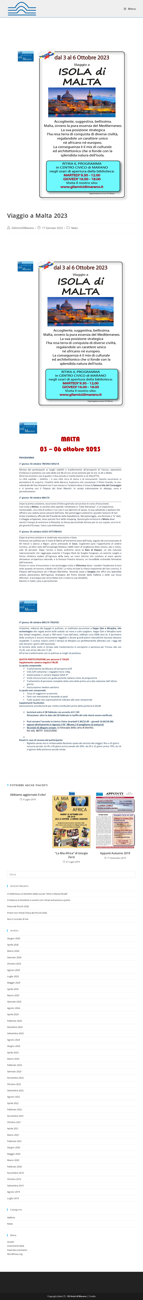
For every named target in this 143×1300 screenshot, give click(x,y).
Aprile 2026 (12, 944)
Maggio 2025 (13, 982)
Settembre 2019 (15, 1185)
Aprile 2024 (12, 1014)
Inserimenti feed (15, 1245)
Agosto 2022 (13, 1096)
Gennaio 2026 (14, 957)
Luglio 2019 (13, 1198)
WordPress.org (14, 1254)
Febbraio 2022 (14, 1109)
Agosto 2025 (13, 970)
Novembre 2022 (15, 1077)
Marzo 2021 (13, 1134)
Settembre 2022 (15, 1090)
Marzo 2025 (13, 995)
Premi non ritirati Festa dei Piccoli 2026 (27, 912)
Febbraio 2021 (14, 1141)
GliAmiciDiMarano (23, 228)
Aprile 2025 (12, 989)
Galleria (11, 1217)
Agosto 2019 (13, 1191)
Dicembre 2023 (14, 1027)
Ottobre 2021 (14, 1122)
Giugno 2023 (13, 1046)
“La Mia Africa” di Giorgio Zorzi (71, 855)
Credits (92, 1296)
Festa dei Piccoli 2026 (18, 906)
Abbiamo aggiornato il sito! (28, 795)
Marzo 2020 (13, 1160)
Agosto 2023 (13, 1039)
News (74, 228)
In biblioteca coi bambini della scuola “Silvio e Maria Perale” (37, 893)
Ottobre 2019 (14, 1179)
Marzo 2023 (13, 1058)
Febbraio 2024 (14, 1020)
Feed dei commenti (17, 1250)
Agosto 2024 (13, 1008)
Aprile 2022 (12, 1103)
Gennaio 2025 (14, 1001)
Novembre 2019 (15, 1172)
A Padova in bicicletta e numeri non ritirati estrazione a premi (38, 900)
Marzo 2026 (13, 950)
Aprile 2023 (12, 1052)
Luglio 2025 (13, 976)
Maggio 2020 (13, 1153)
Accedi (10, 1241)
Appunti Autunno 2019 (115, 853)
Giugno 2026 (13, 938)
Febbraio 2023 (14, 1065)
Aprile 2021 (12, 1128)
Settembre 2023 (15, 1033)
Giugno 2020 (13, 1147)
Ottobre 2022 (14, 1084)
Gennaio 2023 (14, 1071)
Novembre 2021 (15, 1115)
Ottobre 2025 (14, 963)
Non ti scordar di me (17, 919)
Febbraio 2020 (14, 1166)
